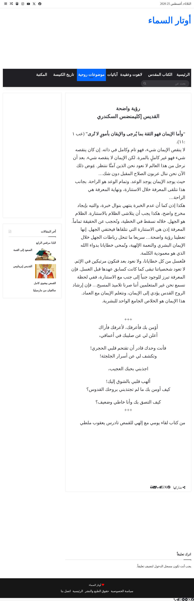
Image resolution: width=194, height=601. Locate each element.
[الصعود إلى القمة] (45, 255)
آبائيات (112, 74)
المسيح (104, 285)
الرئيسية (183, 74)
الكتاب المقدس (160, 74)
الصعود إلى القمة (22, 250)
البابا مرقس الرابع (46, 242)
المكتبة (41, 74)
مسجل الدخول (163, 566)
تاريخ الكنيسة (63, 74)
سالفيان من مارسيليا (44, 290)
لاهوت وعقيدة (131, 74)
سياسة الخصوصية (122, 591)
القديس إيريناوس (22, 266)
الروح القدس (173, 292)
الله (84, 245)
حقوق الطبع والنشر (97, 591)
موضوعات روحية (91, 74)
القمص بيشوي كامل (45, 283)
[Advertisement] (65, 38)
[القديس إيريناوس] (45, 271)
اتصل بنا (66, 591)
